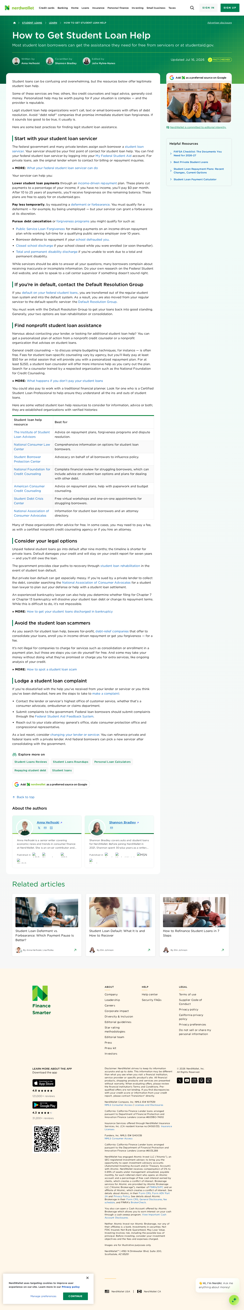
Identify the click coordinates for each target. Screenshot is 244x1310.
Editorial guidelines (118, 1022)
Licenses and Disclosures (149, 1104)
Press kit (110, 1048)
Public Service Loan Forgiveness (40, 229)
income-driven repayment (97, 183)
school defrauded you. (93, 239)
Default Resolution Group (97, 302)
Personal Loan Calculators (112, 761)
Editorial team (114, 1037)
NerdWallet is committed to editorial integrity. (198, 127)
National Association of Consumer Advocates (96, 582)
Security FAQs (151, 999)
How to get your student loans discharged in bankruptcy (70, 611)
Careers (110, 1005)
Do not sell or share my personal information (195, 1032)
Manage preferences (43, 1296)
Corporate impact (117, 1010)
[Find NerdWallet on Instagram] (194, 1080)
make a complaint (105, 693)
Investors (111, 1053)
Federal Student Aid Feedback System (64, 716)
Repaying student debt (30, 770)
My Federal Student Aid (114, 156)
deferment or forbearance (90, 204)
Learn (53, 22)
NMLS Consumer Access (118, 1104)
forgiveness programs (72, 221)
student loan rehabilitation (120, 566)
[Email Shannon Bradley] (111, 828)
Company (111, 994)
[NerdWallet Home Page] (19, 8)
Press (108, 1042)
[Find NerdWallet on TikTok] (209, 1080)
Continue (75, 1296)
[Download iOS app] (43, 1083)
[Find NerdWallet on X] (180, 1080)
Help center (150, 994)
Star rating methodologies (115, 1029)
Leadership (112, 999)
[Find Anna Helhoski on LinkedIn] (51, 828)
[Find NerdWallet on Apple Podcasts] (201, 1080)
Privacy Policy (122, 1196)
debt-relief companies (112, 631)
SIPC (160, 1187)
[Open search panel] (192, 8)
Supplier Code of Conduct (190, 1001)
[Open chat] (234, 1300)
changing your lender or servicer (74, 734)
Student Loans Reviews (30, 761)
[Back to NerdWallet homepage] (14, 23)
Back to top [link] (26, 797)
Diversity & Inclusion (119, 1016)
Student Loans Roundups (70, 761)
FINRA (153, 1187)
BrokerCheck (138, 1202)
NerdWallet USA (121, 1291)
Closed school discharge (34, 245)
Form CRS (145, 1193)
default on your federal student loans (50, 292)
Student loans (62, 770)
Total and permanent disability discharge (46, 252)
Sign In (208, 7)
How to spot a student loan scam (52, 669)
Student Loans (32, 22)
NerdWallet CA (152, 1291)
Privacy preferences (192, 1024)
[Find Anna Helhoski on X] (39, 828)
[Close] (239, 1279)
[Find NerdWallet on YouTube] (187, 1080)
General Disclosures (151, 1199)
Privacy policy (188, 1009)
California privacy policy (191, 1016)
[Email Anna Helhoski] (45, 828)
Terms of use (187, 994)
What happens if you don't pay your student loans (65, 381)
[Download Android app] (44, 1105)
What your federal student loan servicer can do (62, 168)
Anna (48, 822)
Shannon (122, 822)
